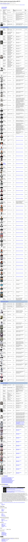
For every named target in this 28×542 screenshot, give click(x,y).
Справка (3, 526)
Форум (2, 524)
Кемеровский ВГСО (4, 8)
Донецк (12, 489)
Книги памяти (3, 504)
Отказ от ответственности (5, 540)
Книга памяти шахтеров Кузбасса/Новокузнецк (7, 481)
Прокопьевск (12, 491)
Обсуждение (3, 509)
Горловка (10, 489)
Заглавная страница (4, 523)
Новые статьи (3, 525)
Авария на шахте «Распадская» (19, 221)
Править (3, 510)
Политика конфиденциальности (5, 539)
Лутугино (16, 488)
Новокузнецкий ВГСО (3, 27)
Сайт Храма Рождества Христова (5, 486)
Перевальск (22, 488)
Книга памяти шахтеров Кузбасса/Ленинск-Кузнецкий (8, 480)
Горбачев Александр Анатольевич (4, 164)
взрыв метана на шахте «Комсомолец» (18, 429)
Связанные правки (4, 532)
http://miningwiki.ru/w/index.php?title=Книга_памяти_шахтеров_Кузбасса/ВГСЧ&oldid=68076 (14, 502)
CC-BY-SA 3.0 (11, 538)
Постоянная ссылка (4, 534)
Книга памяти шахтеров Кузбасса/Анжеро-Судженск (8, 477)
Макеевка (18, 488)
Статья (2, 513)
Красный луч (12, 488)
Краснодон (9, 488)
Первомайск (20, 488)
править (7, 27)
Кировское (7, 488)
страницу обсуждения (22, 4)
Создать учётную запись (4, 520)
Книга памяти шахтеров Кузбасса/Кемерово (7, 479)
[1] (5, 76)
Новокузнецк (7, 491)
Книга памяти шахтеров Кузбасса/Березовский (7, 478)
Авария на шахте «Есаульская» (19, 136)
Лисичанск (14, 488)
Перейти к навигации (2, 3)
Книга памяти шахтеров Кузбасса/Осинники (7, 482)
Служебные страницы (4, 533)
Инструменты (3, 515)
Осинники (9, 491)
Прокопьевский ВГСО (4, 7)
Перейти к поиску (7, 3)
